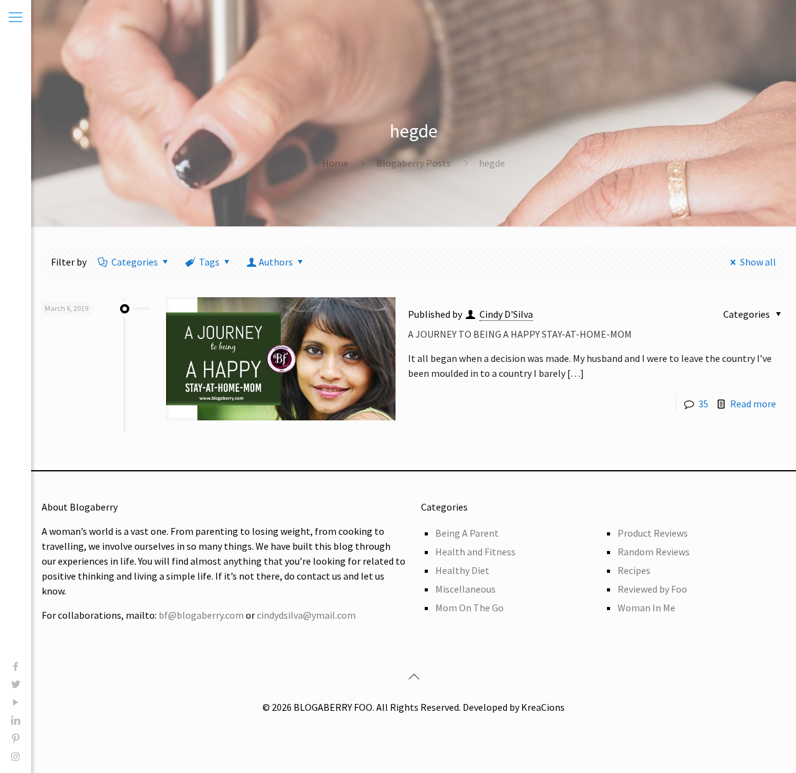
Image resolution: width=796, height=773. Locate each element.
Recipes (634, 570)
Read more (753, 403)
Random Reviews (654, 551)
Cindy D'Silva (506, 314)
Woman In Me (646, 607)
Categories (134, 262)
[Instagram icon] (15, 756)
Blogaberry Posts (413, 163)
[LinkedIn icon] (15, 720)
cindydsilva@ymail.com (306, 615)
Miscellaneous (465, 589)
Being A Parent (467, 533)
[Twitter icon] (15, 684)
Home (335, 163)
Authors (276, 262)
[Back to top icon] (413, 677)
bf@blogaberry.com (201, 615)
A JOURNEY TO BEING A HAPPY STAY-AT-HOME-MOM (520, 334)
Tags (209, 262)
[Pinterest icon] (15, 738)
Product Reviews (653, 533)
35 (703, 403)
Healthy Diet (462, 570)
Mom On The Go (469, 607)
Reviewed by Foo (652, 589)
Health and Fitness (475, 551)
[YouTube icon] (15, 702)
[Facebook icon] (15, 666)
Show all (758, 262)
